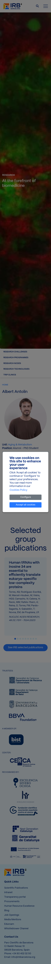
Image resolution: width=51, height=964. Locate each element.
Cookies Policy (18, 490)
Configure (25, 497)
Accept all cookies (25, 505)
